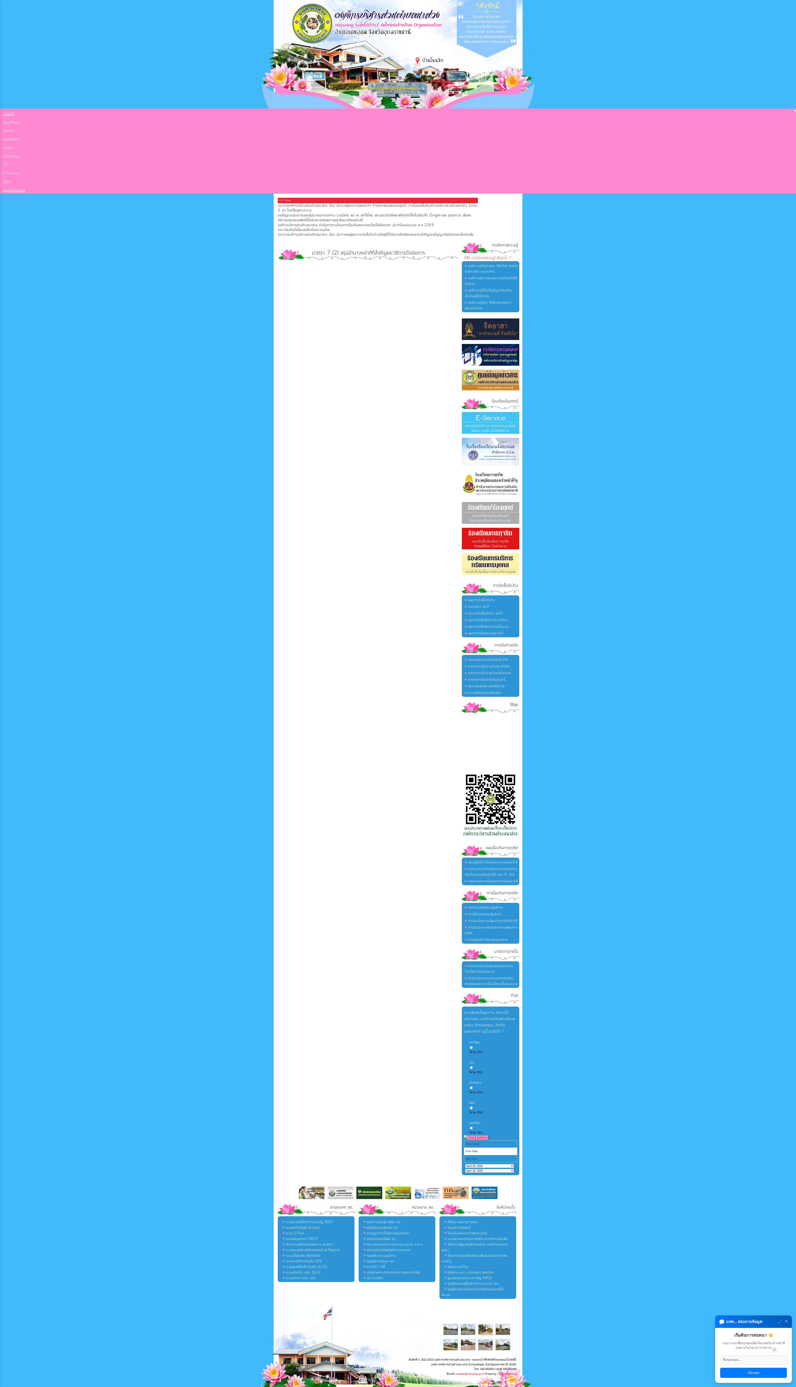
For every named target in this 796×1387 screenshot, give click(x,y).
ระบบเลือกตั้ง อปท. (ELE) (303, 1272)
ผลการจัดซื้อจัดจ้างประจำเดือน (488, 620)
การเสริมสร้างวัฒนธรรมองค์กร (488, 939)
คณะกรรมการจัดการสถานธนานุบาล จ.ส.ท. (395, 1244)
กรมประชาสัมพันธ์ (459, 1227)
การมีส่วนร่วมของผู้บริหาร (484, 914)
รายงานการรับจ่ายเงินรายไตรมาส (489, 672)
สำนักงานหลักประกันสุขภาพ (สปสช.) (309, 1244)
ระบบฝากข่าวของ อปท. (301, 1278)
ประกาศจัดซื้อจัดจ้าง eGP (485, 613)
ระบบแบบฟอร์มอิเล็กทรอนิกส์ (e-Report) (313, 1250)
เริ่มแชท (754, 1373)
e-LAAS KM (376, 1266)
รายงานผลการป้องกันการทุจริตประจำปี (493, 881)
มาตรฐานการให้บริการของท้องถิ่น (388, 1233)
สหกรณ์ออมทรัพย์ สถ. (381, 1238)
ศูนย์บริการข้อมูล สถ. (381, 1261)
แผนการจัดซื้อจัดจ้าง (481, 600)
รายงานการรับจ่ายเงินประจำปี (487, 679)
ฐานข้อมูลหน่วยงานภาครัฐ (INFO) (470, 1278)
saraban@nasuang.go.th (469, 1373)
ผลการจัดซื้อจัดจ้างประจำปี (485, 633)
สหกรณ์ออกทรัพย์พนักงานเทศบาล (389, 1250)
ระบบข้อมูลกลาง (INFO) (302, 1238)
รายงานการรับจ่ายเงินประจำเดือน (489, 666)
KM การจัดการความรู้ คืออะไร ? (487, 258)
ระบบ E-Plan (295, 1233)
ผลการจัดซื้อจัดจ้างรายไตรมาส (488, 626)
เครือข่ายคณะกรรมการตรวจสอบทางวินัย (393, 1272)
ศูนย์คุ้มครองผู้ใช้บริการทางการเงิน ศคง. (474, 1283)
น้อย (472, 1102)
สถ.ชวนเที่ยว (375, 1278)
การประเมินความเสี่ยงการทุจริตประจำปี (493, 920)
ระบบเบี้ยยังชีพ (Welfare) (303, 1255)
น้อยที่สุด (475, 1122)
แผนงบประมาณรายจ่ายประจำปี (488, 659)
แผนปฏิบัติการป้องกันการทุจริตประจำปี (493, 862)
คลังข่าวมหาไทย (458, 1266)
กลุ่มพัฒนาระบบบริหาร (381, 1255)
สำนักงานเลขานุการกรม (463, 1222)
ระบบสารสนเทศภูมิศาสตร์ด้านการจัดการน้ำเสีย (477, 1238)
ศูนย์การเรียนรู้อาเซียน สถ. (384, 1222)
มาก (471, 1062)
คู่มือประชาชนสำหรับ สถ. (383, 1227)
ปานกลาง (475, 1082)
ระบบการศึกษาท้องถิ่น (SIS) (304, 1261)
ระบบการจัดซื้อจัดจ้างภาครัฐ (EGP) (309, 1222)
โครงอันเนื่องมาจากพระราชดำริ (467, 1233)
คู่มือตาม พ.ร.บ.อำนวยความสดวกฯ (471, 1272)
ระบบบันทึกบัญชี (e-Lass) (303, 1227)
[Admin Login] (774, 1349)
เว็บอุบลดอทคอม (507, 1373)
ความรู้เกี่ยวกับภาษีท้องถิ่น (484, 692)
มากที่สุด (474, 1042)
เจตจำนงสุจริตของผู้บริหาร (485, 907)
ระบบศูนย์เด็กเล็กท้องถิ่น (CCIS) (306, 1266)
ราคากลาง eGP (478, 606)
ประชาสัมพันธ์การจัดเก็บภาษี (486, 686)
